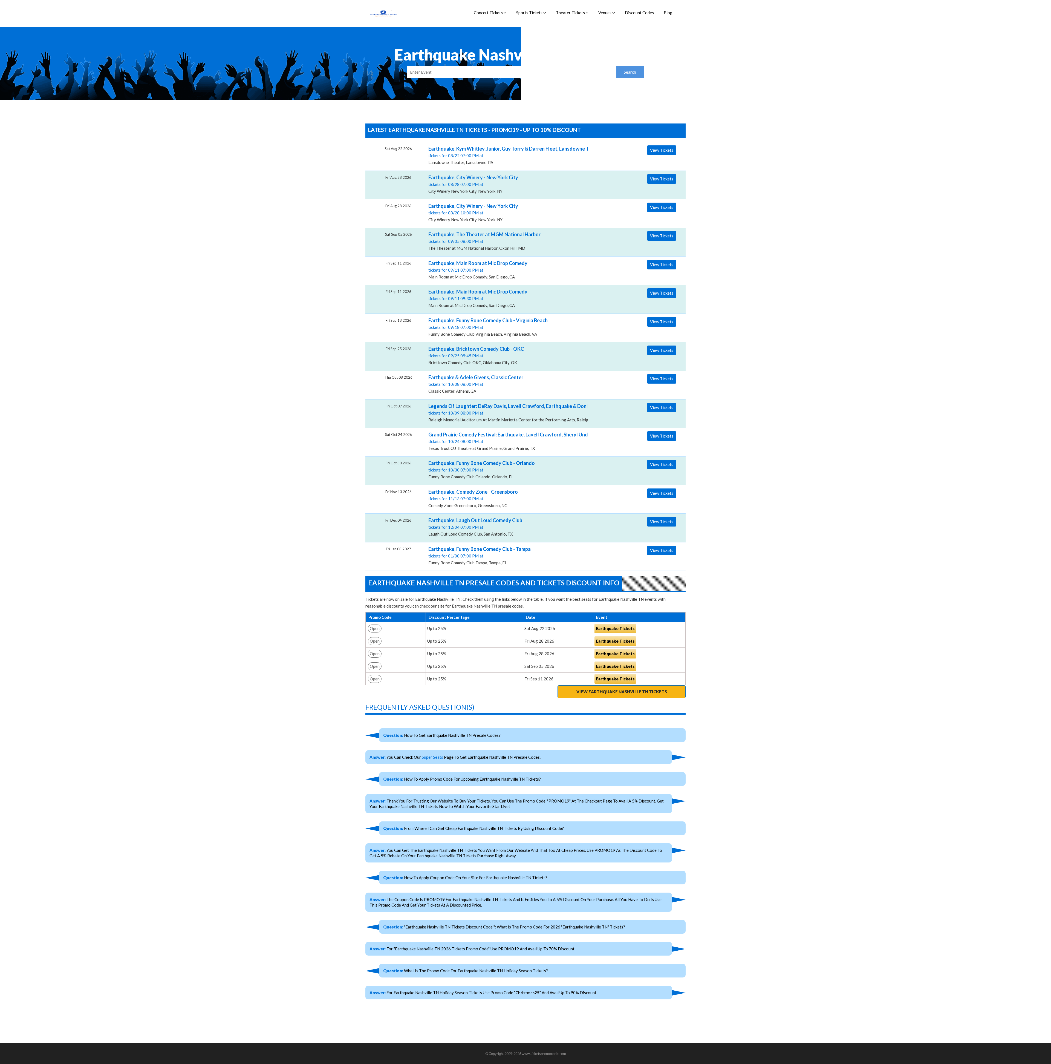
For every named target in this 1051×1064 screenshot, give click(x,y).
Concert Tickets (489, 12)
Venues (605, 12)
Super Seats (432, 757)
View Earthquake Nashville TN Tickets (621, 691)
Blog (668, 12)
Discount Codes (639, 12)
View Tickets (661, 150)
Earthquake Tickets (615, 628)
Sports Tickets (529, 12)
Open (375, 628)
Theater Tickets (571, 12)
